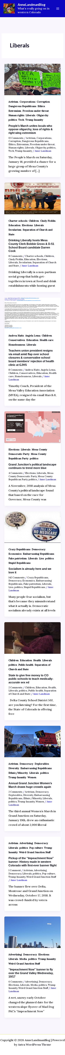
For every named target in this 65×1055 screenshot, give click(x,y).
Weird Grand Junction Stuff (34, 852)
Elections (27, 225)
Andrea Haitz (16, 335)
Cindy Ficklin (47, 220)
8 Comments (15, 256)
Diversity (13, 768)
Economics (14, 553)
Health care (46, 340)
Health (37, 660)
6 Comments (15, 981)
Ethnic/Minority (18, 772)
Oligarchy (42, 115)
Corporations (27, 101)
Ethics (41, 106)
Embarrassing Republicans (38, 553)
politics (12, 119)
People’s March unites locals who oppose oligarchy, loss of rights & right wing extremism (30, 129)
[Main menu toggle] (58, 8)
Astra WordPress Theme (34, 1044)
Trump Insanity (34, 119)
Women (32, 777)
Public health (25, 664)
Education (14, 225)
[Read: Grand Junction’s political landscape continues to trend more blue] (32, 427)
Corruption (43, 101)
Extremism (14, 110)
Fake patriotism (17, 558)
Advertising (26, 843)
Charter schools (17, 220)
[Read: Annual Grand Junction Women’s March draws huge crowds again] (32, 741)
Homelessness (16, 344)
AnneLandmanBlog (31, 5)
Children (34, 220)
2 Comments (15, 687)
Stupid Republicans (19, 562)
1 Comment (14, 870)
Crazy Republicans (19, 549)
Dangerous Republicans (22, 106)
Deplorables (42, 763)
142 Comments (16, 577)
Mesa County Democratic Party (30, 475)
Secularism (14, 229)
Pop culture (36, 847)
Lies (41, 558)
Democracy (38, 549)
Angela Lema (32, 335)
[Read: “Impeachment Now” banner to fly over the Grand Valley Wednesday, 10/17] (32, 932)
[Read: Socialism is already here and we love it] (32, 526)
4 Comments (15, 473)
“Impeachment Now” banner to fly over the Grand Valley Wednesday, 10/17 (30, 973)
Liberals (30, 115)
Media (23, 958)
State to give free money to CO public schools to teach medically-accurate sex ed (30, 679)
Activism (13, 101)
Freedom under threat (36, 110)
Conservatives (16, 340)
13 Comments (15, 138)
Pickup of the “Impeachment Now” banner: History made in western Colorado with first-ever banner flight (32, 862)
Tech (21, 119)
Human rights (16, 115)
